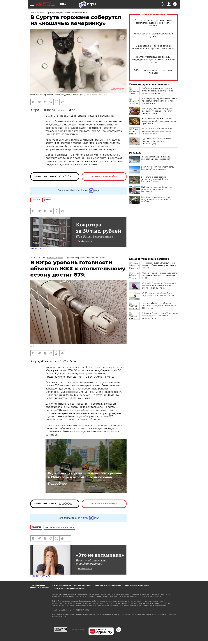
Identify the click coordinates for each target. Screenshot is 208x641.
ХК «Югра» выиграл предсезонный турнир (153, 35)
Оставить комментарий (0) (104, 176)
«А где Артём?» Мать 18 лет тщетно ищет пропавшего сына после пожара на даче (158, 131)
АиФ (104, 95)
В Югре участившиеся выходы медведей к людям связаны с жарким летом (153, 59)
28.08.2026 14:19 (37, 258)
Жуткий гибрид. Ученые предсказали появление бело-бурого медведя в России (160, 275)
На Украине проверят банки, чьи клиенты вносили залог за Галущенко (156, 189)
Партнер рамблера (78, 629)
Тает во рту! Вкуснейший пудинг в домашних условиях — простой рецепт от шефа (158, 110)
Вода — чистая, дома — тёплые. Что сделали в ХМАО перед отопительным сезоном (85, 475)
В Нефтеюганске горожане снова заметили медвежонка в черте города (153, 23)
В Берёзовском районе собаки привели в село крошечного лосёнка (153, 47)
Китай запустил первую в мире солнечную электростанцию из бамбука (156, 199)
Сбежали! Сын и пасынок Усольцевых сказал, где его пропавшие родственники (160, 315)
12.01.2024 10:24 (37, 12)
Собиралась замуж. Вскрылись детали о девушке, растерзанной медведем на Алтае (157, 90)
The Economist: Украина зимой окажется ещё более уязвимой (155, 158)
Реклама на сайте (83, 585)
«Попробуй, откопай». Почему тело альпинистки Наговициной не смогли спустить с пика (159, 285)
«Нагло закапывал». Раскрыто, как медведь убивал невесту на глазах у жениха (159, 265)
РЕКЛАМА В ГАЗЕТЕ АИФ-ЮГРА (108, 585)
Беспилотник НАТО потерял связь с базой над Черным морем (158, 168)
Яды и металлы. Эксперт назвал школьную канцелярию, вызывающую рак (157, 141)
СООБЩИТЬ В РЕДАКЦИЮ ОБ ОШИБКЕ (68, 589)
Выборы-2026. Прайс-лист (137, 585)
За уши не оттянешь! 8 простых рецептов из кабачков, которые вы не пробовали (160, 121)
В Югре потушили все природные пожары (153, 71)
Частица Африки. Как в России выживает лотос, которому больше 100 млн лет (159, 305)
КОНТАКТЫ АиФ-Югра (61, 585)
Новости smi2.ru (40, 248)
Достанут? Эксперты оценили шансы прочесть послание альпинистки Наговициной (159, 100)
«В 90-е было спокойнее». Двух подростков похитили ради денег (158, 294)
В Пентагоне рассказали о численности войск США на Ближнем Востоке (154, 179)
